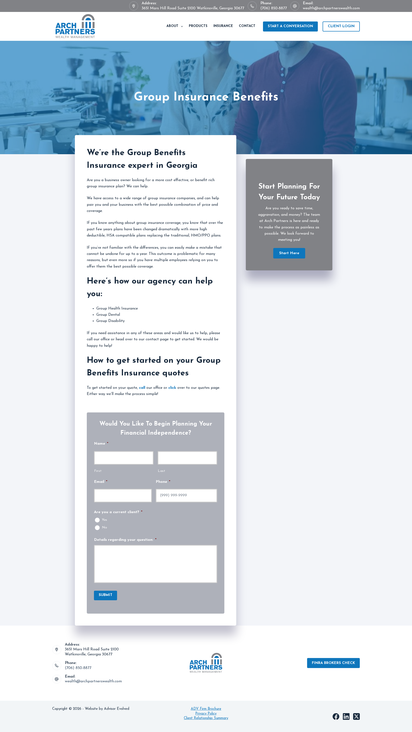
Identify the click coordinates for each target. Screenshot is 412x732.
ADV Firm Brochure (206, 709)
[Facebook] (336, 716)
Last (161, 471)
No (104, 527)
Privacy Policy (205, 714)
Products (198, 26)
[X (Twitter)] (356, 716)
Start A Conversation (290, 26)
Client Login (341, 26)
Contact (247, 26)
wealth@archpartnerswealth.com (331, 8)
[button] (289, 253)
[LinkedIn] (346, 716)
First (98, 471)
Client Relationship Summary (206, 718)
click (172, 388)
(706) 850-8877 (273, 8)
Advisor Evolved (117, 709)
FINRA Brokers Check (333, 663)
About (172, 26)
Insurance (223, 26)
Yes (104, 519)
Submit (105, 595)
